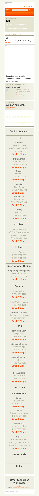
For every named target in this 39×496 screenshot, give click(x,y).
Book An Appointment (16, 24)
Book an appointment (18, 116)
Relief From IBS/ (11, 18)
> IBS (19, 34)
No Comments (9, 42)
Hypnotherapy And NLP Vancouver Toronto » (22, 485)
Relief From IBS (10, 107)
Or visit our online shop (17, 29)
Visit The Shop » (20, 95)
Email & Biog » (19, 154)
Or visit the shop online (19, 122)
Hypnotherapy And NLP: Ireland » (21, 488)
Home (6, 34)
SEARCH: (9, 10)
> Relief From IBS (12, 34)
